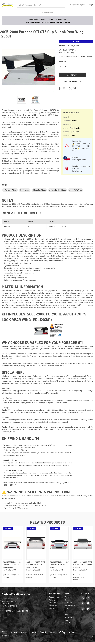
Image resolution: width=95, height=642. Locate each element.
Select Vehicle (47, 13)
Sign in (74, 5)
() (92, 5)
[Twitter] (70, 88)
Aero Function (70, 605)
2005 (51, 226)
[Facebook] (60, 88)
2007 (59, 226)
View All (68, 623)
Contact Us (53, 605)
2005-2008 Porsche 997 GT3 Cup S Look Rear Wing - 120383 (12, 564)
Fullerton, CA (77, 171)
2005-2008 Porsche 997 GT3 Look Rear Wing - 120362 (59, 564)
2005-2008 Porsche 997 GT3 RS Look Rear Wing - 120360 (82, 564)
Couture (68, 611)
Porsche (7, 226)
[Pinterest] (74, 88)
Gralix (67, 608)
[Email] (64, 88)
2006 (55, 226)
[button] (85, 56)
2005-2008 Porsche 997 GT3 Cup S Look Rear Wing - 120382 (35, 564)
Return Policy (54, 597)
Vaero (67, 620)
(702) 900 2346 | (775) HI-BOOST (16, 611)
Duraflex (68, 597)
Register (82, 5)
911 (29, 226)
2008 (64, 226)
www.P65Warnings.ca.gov (20, 508)
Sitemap (52, 608)
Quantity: (62, 62)
